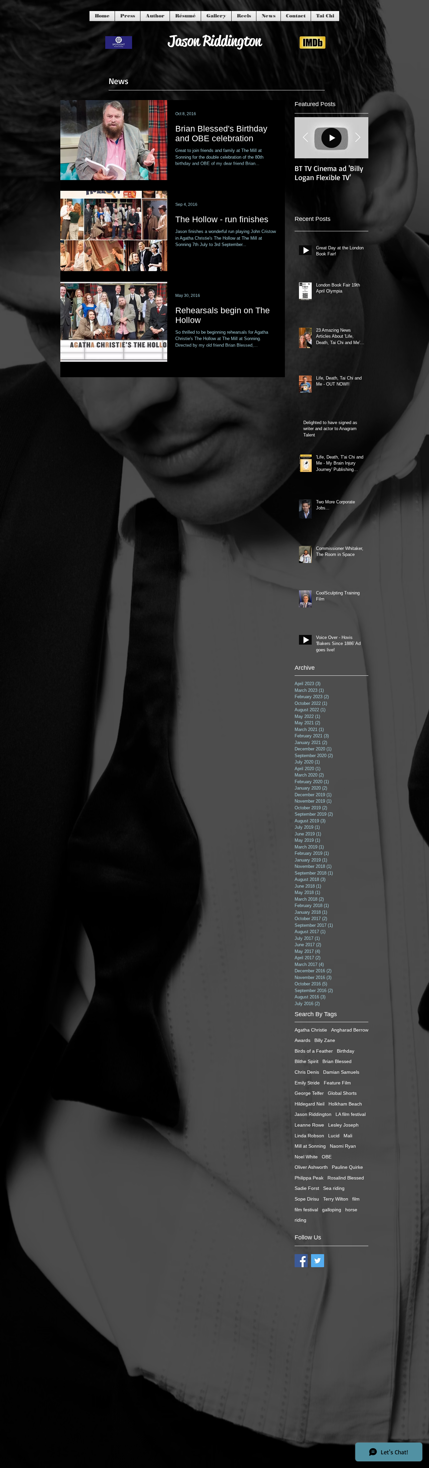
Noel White (306, 1156)
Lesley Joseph (343, 1125)
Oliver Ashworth (311, 1167)
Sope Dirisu (307, 1199)
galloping (331, 1209)
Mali (348, 1135)
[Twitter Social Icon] (317, 1260)
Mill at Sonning (310, 1146)
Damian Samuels (341, 1072)
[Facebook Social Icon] (301, 1260)
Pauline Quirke (347, 1167)
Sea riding (334, 1188)
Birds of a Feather (314, 1051)
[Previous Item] (305, 138)
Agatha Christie (311, 1030)
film (356, 1199)
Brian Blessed (337, 1061)
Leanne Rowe (309, 1125)
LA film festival (350, 1114)
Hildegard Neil (309, 1104)
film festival (306, 1209)
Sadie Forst (307, 1188)
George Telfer (309, 1093)
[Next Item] (358, 138)
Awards (302, 1040)
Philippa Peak (309, 1177)
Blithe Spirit (306, 1061)
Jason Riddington (313, 1114)
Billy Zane (324, 1040)
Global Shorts (342, 1093)
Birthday (345, 1051)
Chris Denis (307, 1072)
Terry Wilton (335, 1199)
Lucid (334, 1135)
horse (351, 1209)
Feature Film (337, 1082)
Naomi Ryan (343, 1146)
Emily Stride (307, 1082)
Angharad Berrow (349, 1030)
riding (300, 1220)
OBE (326, 1156)
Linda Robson (309, 1135)
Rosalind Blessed (345, 1177)
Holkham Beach (345, 1104)
